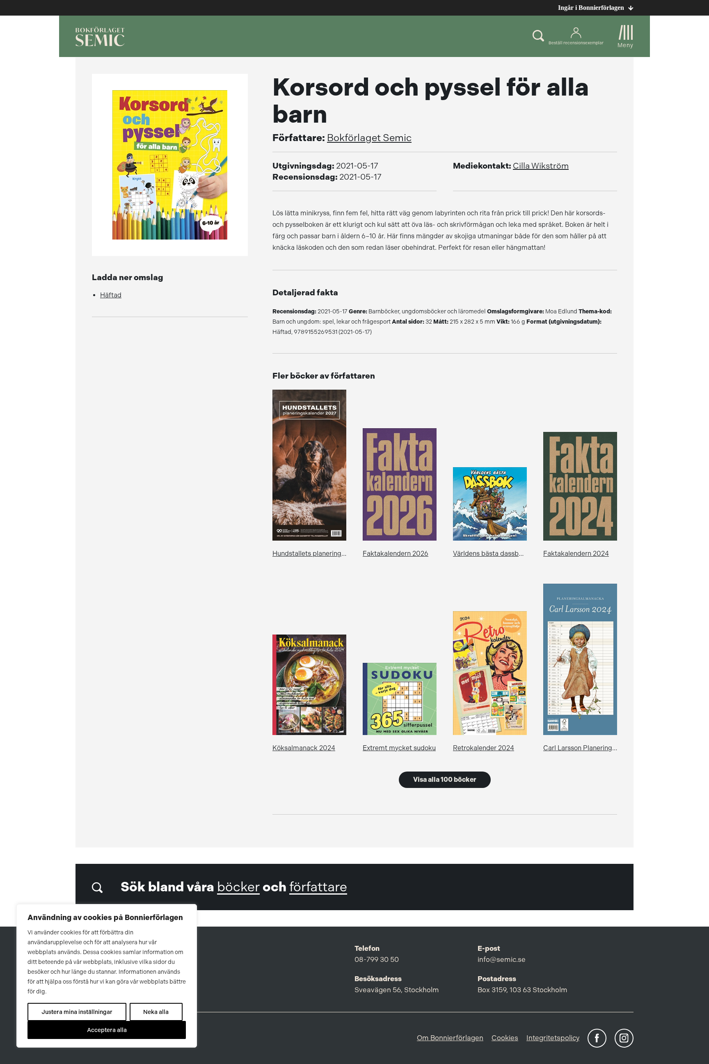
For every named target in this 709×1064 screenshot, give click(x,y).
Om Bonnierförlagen (450, 1038)
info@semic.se (502, 959)
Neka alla (156, 1012)
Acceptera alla (107, 1030)
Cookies (505, 1038)
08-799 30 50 (376, 959)
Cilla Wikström (541, 166)
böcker (238, 887)
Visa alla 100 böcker (444, 779)
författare (318, 887)
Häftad (110, 295)
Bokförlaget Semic (369, 138)
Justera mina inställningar (76, 1012)
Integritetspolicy (552, 1038)
